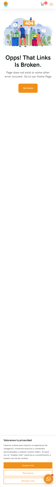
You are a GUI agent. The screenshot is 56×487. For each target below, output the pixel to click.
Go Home (28, 88)
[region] (28, 461)
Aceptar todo (28, 465)
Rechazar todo (28, 481)
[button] (48, 479)
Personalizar (28, 473)
